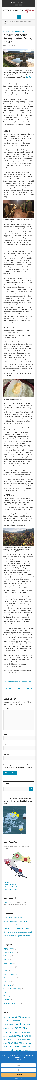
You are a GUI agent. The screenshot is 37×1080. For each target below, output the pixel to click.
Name (6, 734)
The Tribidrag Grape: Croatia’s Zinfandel (18, 932)
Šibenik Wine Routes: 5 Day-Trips (15, 921)
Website (6, 754)
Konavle (11, 1024)
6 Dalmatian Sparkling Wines (13, 917)
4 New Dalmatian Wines (12, 925)
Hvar (20, 1020)
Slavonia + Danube (11, 889)
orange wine (22, 1032)
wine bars (26, 1047)
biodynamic (7, 1017)
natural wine (11, 1028)
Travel (5, 992)
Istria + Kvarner (10, 885)
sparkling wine (16, 1042)
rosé (28, 1039)
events (11, 1020)
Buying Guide (8, 949)
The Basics (7, 985)
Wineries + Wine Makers (12, 1003)
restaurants (22, 1040)
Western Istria (12, 1046)
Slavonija (5, 1043)
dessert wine (28, 1017)
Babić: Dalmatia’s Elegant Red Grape (16, 936)
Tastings (6, 981)
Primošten (15, 1040)
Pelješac (5, 1036)
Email (5, 744)
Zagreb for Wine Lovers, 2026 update (17, 928)
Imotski (23, 1020)
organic (30, 1032)
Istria (27, 1020)
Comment (7, 708)
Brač (13, 1017)
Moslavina (5, 1028)
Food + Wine (8, 963)
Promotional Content (11, 974)
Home (5, 21)
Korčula (17, 1024)
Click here (7, 902)
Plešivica (17, 1035)
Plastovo (10, 1036)
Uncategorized (9, 996)
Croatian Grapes (9, 952)
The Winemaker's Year (17, 31)
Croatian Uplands (11, 887)
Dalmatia (7, 882)
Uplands (6, 999)
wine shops (16, 1050)
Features (6, 31)
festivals (16, 1021)
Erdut (6, 1020)
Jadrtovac (31, 1020)
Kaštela (5, 1024)
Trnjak (25, 1043)
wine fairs (6, 1050)
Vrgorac (29, 1043)
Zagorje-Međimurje (26, 1050)
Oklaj (16, 1032)
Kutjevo (27, 1024)
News (5, 970)
